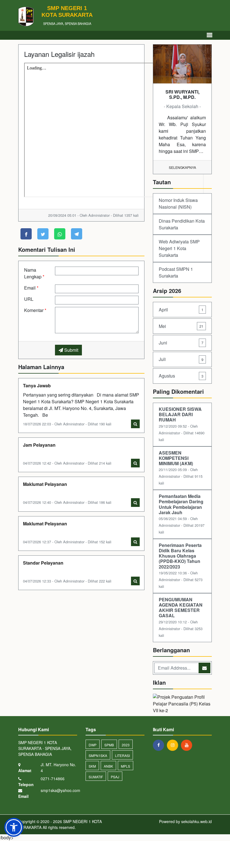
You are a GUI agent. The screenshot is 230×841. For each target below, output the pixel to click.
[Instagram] (174, 745)
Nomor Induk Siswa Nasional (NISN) (178, 203)
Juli (181, 359)
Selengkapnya (182, 167)
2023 (126, 744)
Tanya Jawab (37, 385)
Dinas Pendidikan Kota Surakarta (182, 224)
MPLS (125, 766)
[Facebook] (160, 745)
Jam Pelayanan (39, 445)
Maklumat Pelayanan (45, 484)
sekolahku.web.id (196, 821)
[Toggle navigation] (209, 35)
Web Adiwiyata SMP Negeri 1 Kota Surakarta (179, 248)
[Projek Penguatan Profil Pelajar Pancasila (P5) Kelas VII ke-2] (182, 704)
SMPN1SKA (98, 755)
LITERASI (122, 755)
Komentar (35, 310)
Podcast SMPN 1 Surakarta (176, 272)
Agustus (181, 375)
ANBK (108, 766)
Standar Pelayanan (43, 563)
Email (31, 288)
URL (28, 299)
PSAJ (115, 776)
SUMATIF (96, 776)
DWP (92, 744)
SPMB (109, 744)
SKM (92, 766)
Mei (181, 326)
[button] (14, 827)
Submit (70, 350)
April (181, 309)
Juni (181, 342)
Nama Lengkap (34, 273)
